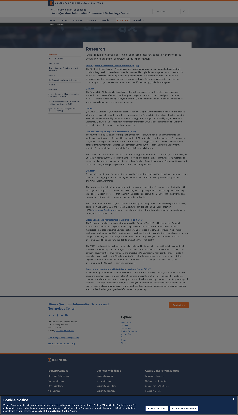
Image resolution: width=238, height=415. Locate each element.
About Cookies (156, 408)
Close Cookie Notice (184, 408)
